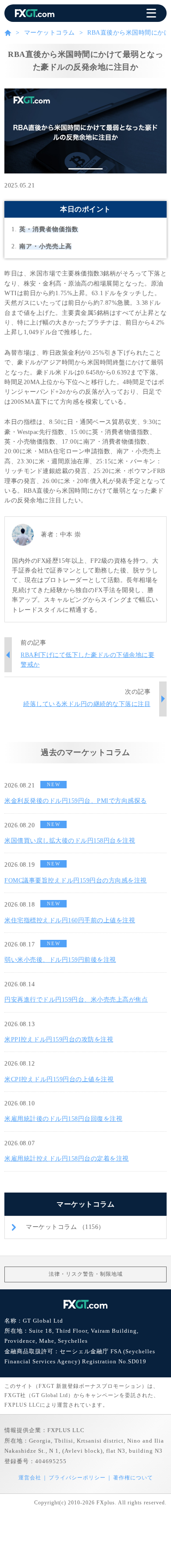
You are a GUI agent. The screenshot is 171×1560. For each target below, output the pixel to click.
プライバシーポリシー (77, 1478)
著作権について (133, 1478)
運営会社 (29, 1478)
